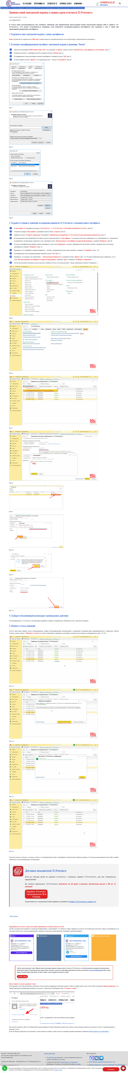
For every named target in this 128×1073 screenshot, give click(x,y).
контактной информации (96, 970)
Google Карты (104, 1031)
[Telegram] (67, 940)
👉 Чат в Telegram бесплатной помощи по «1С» (101, 1062)
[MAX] (12, 940)
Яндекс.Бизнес (94, 1031)
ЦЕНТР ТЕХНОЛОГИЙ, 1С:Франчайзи (23, 940)
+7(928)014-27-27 (107, 2)
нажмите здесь (58, 1070)
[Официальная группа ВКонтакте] (96, 1058)
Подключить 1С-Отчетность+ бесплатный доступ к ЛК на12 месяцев (36, 894)
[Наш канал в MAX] (92, 1058)
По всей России (51, 1057)
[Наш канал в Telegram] (101, 1058)
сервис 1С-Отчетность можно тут (82, 902)
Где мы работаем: (49, 1053)
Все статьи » (14, 916)
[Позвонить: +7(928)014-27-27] (4, 1068)
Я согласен (111, 1069)
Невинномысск (65, 1062)
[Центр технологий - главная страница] (13, 3)
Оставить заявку (22, 976)
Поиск (120, 2)
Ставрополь (73, 1062)
